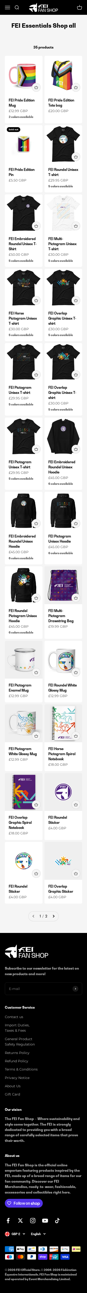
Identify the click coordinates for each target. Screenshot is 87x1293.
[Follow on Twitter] (20, 1220)
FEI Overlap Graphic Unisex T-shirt (62, 318)
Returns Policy (17, 1053)
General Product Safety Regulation (20, 1041)
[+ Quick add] (36, 87)
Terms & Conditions (21, 1069)
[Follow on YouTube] (45, 1220)
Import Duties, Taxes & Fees (17, 1028)
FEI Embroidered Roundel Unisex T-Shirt (23, 244)
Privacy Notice (17, 1078)
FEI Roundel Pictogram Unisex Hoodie (23, 616)
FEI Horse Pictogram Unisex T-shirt (23, 318)
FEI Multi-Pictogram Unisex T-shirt (62, 244)
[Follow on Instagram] (32, 1220)
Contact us (14, 1017)
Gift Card (12, 1094)
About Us (13, 1086)
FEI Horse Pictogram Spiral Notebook (61, 754)
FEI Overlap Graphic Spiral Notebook (20, 822)
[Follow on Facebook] (8, 1220)
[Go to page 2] (53, 916)
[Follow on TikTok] (57, 1220)
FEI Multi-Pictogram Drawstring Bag (61, 616)
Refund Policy (16, 1061)
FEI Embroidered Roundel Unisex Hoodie (61, 467)
